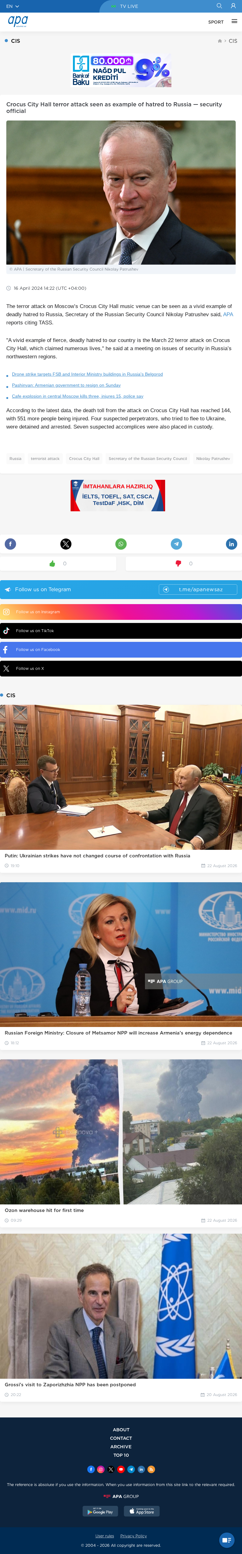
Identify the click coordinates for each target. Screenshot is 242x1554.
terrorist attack (45, 458)
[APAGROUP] (121, 1496)
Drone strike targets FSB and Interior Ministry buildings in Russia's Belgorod (87, 374)
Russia (15, 458)
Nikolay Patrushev (213, 458)
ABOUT (121, 1429)
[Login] (233, 6)
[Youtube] (121, 1470)
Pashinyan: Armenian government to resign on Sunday (66, 385)
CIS (233, 41)
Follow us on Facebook (38, 649)
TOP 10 (121, 1455)
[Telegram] (131, 1470)
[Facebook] (91, 1470)
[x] (111, 1470)
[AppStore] (142, 1512)
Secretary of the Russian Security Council (148, 458)
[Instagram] (101, 1470)
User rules (104, 1536)
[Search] (219, 6)
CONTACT (121, 1438)
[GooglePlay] (100, 1512)
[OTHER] (232, 22)
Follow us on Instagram (38, 611)
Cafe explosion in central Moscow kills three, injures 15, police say (77, 396)
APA (228, 314)
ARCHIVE (121, 1446)
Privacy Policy (133, 1536)
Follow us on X (30, 668)
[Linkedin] (141, 1470)
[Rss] (151, 1470)
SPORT (216, 22)
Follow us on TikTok (35, 630)
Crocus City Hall (84, 458)
